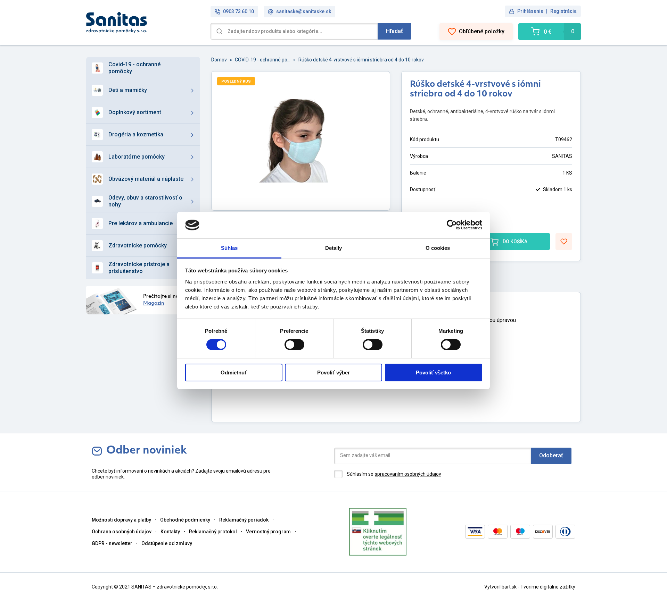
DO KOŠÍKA (515, 241)
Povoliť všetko (433, 372)
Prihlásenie (530, 11)
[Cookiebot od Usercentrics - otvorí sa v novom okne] (451, 225)
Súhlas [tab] (229, 248)
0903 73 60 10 (238, 11)
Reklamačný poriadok (244, 520)
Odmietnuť (234, 372)
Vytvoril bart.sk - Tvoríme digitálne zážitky (529, 587)
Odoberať (551, 455)
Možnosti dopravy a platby (121, 520)
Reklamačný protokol (213, 531)
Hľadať (394, 31)
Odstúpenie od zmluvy (166, 543)
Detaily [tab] (333, 248)
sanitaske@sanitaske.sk (303, 11)
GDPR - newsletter (112, 543)
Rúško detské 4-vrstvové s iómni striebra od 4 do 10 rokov (361, 59)
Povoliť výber (333, 372)
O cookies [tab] (438, 248)
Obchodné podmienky (185, 520)
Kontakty (170, 531)
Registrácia (563, 11)
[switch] (294, 344)
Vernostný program (268, 531)
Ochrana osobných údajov (121, 531)
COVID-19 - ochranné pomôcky (262, 59)
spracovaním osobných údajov (408, 474)
